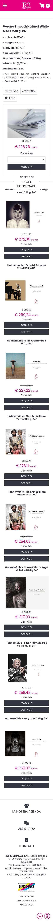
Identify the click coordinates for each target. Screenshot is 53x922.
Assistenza (29, 91)
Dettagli (26, 256)
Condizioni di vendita (26, 900)
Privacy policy (26, 905)
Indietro (10, 98)
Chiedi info (11, 91)
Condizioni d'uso (26, 896)
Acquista (27, 167)
